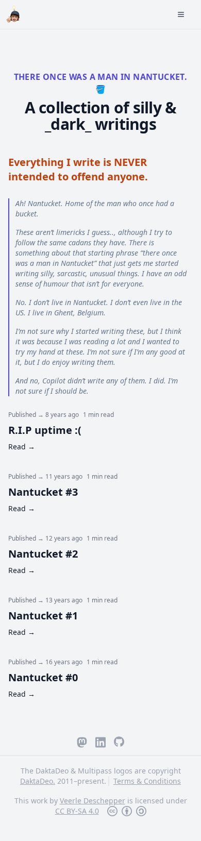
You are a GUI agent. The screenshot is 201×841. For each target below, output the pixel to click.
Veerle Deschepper (92, 800)
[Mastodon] (82, 741)
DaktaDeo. (37, 781)
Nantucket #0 (43, 677)
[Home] (14, 12)
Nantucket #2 (43, 554)
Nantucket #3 (43, 492)
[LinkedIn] (100, 741)
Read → (21, 446)
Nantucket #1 (43, 616)
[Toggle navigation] (112, 14)
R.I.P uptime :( (44, 430)
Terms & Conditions (147, 781)
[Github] (119, 741)
